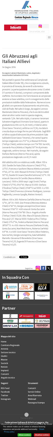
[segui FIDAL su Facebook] (43, 268)
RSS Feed (5, 388)
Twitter (4, 395)
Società (4, 363)
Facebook (5, 392)
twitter (35, 26)
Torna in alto (26, 418)
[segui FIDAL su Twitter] (48, 268)
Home (3, 341)
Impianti (5, 370)
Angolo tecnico (8, 377)
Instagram (6, 399)
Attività (4, 349)
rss (45, 26)
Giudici (4, 356)
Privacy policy (9, 432)
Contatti (5, 374)
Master (4, 359)
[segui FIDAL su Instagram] (38, 268)
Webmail (32, 399)
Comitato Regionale (10, 345)
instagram (40, 26)
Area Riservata (35, 395)
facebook (30, 26)
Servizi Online (34, 392)
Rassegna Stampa (36, 402)
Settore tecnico (8, 352)
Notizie (4, 367)
